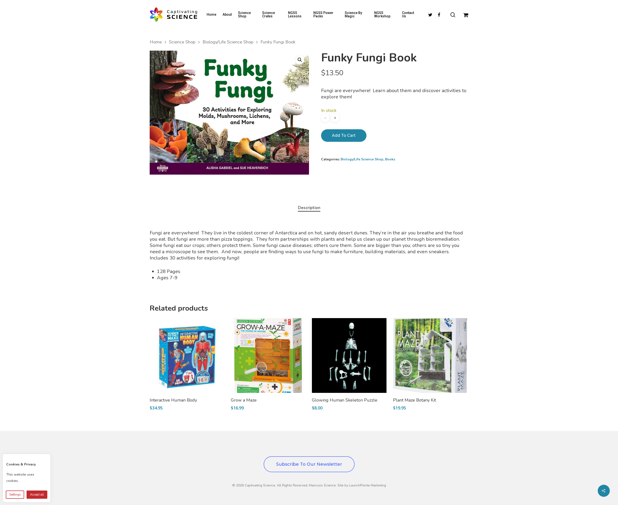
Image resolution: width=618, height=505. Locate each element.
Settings (15, 494)
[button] (299, 59)
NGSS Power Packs (323, 14)
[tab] (309, 208)
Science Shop (244, 14)
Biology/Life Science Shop (228, 42)
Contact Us (408, 14)
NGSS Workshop (382, 14)
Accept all (37, 494)
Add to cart (344, 135)
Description (309, 208)
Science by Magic (353, 14)
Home (211, 14)
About (227, 14)
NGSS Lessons (295, 14)
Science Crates (268, 14)
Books (390, 159)
